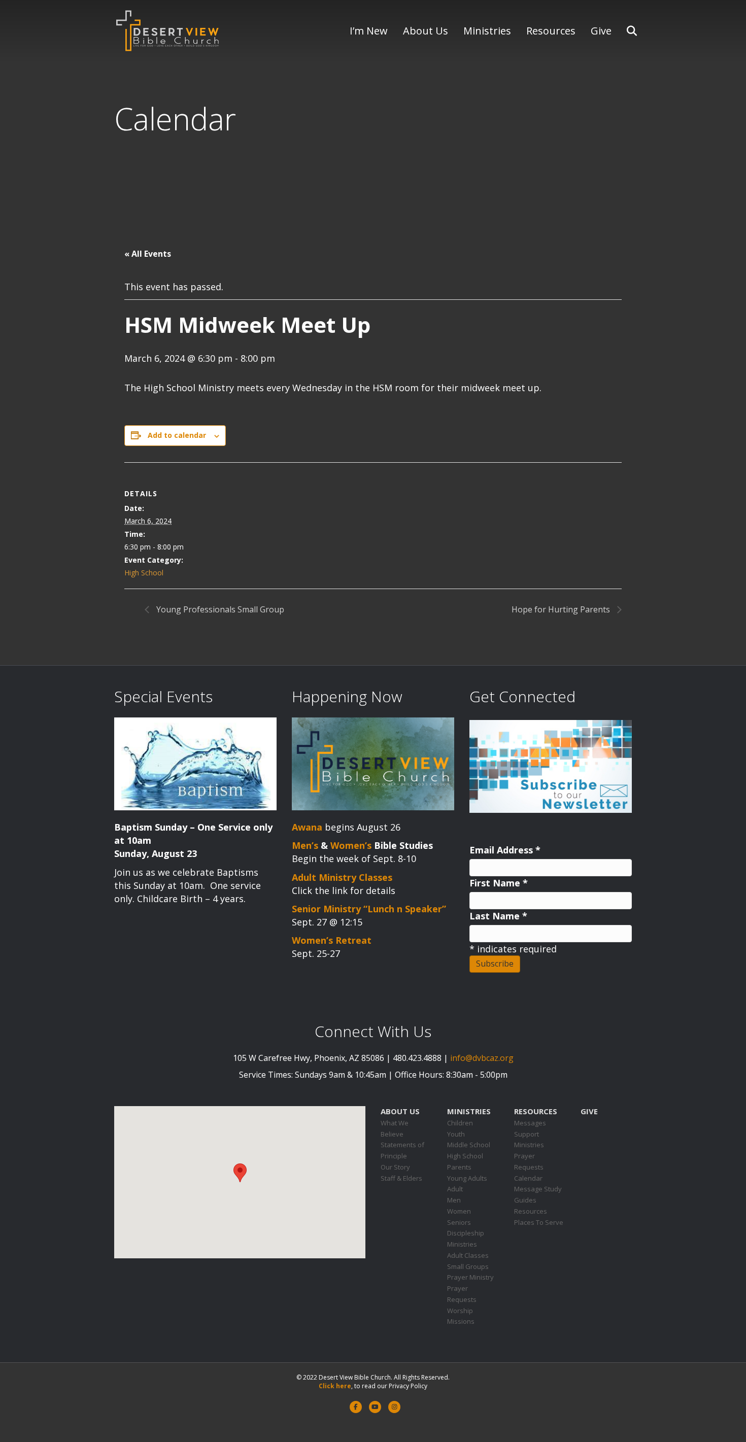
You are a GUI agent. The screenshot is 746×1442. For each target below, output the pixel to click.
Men (454, 1200)
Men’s (305, 845)
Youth (456, 1134)
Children (460, 1122)
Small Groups (468, 1266)
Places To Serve (538, 1222)
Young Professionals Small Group (219, 609)
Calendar (528, 1178)
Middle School (468, 1144)
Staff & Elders (401, 1178)
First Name (498, 883)
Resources (550, 31)
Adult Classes (468, 1255)
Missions (460, 1321)
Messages (530, 1122)
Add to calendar (177, 435)
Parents (459, 1167)
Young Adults (467, 1178)
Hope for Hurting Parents (562, 609)
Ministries (487, 31)
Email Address (504, 850)
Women (459, 1211)
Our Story (395, 1167)
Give (601, 31)
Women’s (350, 845)
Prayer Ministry (470, 1277)
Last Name (498, 916)
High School (143, 572)
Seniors (459, 1222)
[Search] (625, 31)
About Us (425, 31)
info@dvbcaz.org (482, 1057)
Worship (460, 1310)
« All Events (147, 253)
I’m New (369, 31)
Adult (455, 1188)
